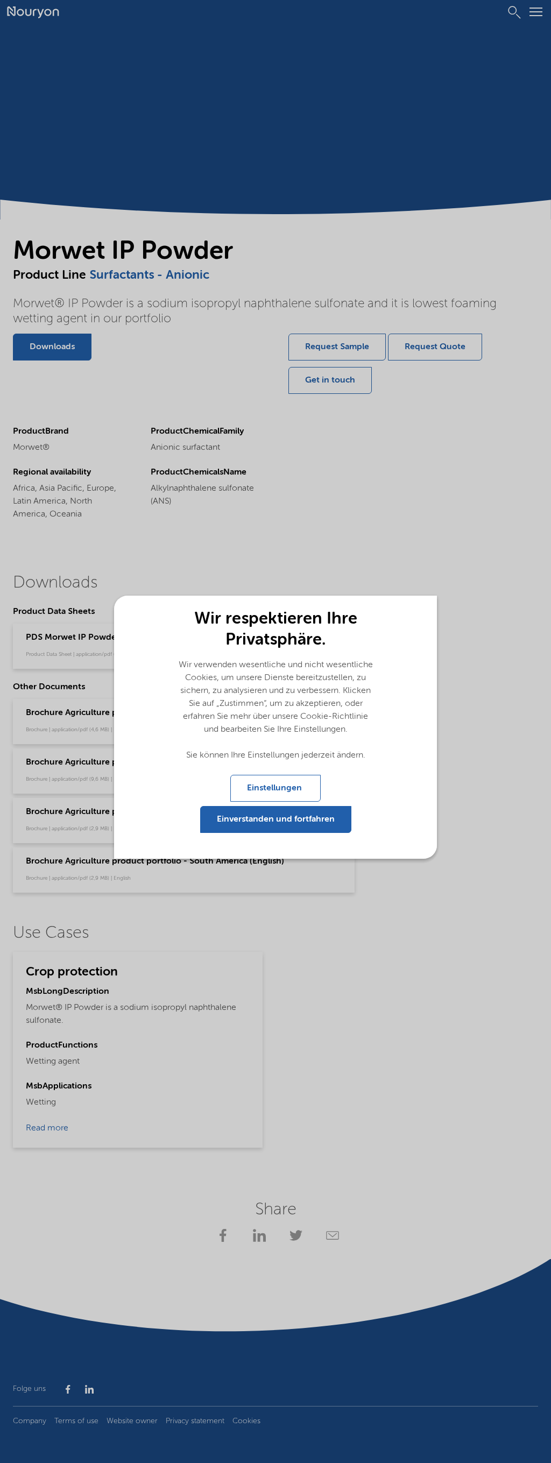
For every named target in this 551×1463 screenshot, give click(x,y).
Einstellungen (275, 788)
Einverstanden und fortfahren (276, 819)
